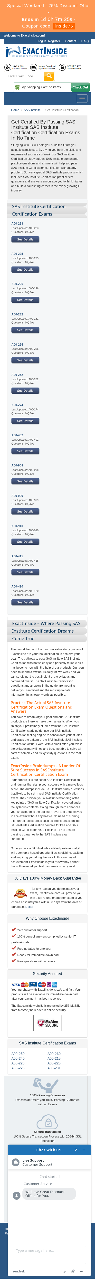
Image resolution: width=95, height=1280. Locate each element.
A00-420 (17, 586)
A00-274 (17, 405)
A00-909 (17, 496)
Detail (29, 907)
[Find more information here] (49, 1210)
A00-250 (18, 1054)
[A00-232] (25, 330)
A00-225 (17, 254)
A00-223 (17, 223)
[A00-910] (25, 541)
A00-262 (17, 375)
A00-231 (54, 1068)
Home (15, 110)
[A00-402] (25, 451)
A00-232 (17, 314)
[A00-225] (25, 269)
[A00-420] (25, 602)
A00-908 (17, 465)
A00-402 (17, 435)
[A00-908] (25, 481)
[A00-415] (25, 572)
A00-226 (17, 284)
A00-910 (17, 526)
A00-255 (17, 344)
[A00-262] (25, 390)
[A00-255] (25, 360)
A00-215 (54, 1058)
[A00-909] (25, 511)
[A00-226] (25, 299)
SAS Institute (32, 110)
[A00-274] (25, 420)
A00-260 (54, 1054)
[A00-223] (25, 239)
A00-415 (17, 556)
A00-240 (18, 1058)
